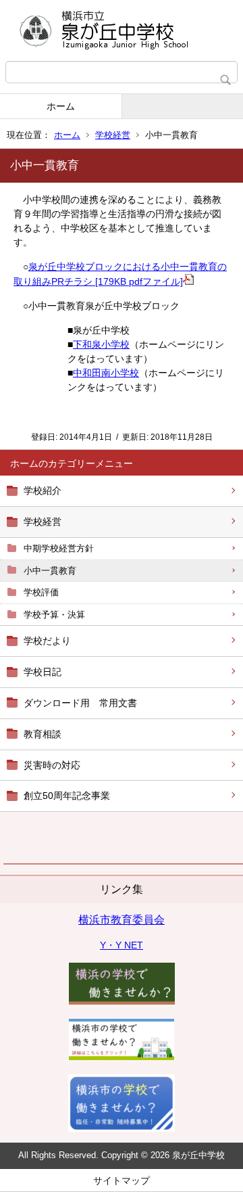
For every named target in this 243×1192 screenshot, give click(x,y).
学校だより (47, 640)
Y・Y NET (121, 945)
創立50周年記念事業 (67, 795)
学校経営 (112, 135)
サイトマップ (121, 1180)
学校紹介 (42, 490)
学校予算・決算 (54, 615)
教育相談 (42, 734)
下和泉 (87, 344)
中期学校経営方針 (59, 548)
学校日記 (42, 671)
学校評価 (41, 592)
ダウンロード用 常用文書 (80, 702)
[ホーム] (121, 30)
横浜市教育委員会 (121, 919)
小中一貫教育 (50, 571)
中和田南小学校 (106, 372)
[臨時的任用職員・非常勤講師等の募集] (122, 1001)
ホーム (61, 106)
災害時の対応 (52, 765)
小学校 (115, 344)
